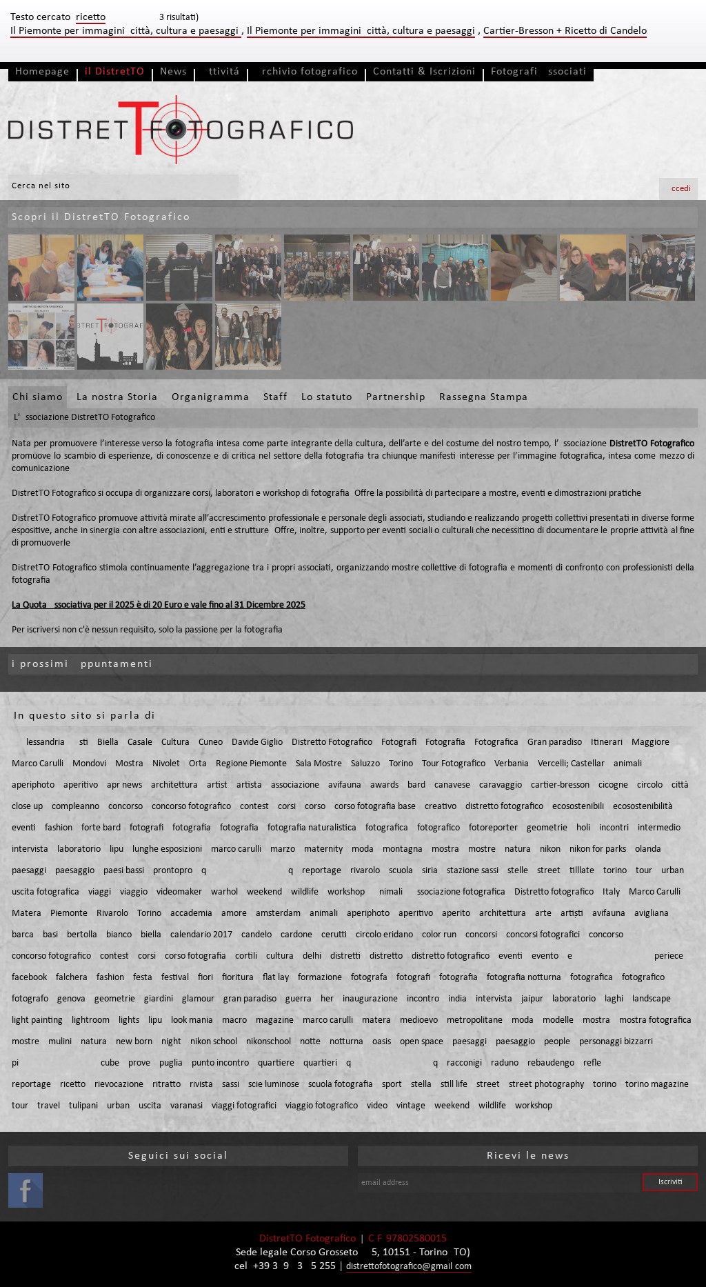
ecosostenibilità (643, 806)
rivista (201, 1084)
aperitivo (80, 785)
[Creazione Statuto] (110, 268)
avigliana (651, 913)
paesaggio (74, 871)
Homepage (42, 71)
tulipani (83, 1106)
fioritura (238, 977)
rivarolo (365, 871)
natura (518, 849)
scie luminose (273, 1084)
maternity (323, 849)
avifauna (344, 785)
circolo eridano (384, 935)
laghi (614, 999)
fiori (205, 977)
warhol (224, 892)
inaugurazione (370, 999)
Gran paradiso (554, 742)
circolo (650, 785)
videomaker (179, 892)
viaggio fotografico (321, 1106)
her (327, 999)
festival (175, 977)
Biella (108, 742)
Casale (140, 742)
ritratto (166, 1084)
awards (384, 785)
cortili (246, 956)
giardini (158, 999)
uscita (150, 1106)
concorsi (481, 935)
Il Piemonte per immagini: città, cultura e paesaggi (125, 31)
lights (129, 1020)
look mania (192, 1020)
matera (376, 1020)
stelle (517, 871)
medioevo (419, 1020)
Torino (401, 764)
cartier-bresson (560, 785)
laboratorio (79, 849)
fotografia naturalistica (312, 828)
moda (363, 849)
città (680, 785)
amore (234, 913)
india (457, 999)
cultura (280, 956)
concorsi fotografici (543, 935)
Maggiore (650, 742)
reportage (321, 871)
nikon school (213, 1042)
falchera (72, 977)
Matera (26, 913)
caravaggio (500, 785)
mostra (445, 849)
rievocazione (118, 1084)
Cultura (175, 742)
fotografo (30, 999)
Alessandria (43, 742)
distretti (345, 956)
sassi (230, 1084)
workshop (346, 892)
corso (315, 806)
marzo (282, 849)
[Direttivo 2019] (455, 268)
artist (217, 785)
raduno (504, 1063)
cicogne (613, 785)
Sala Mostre (319, 764)
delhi (312, 956)
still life (454, 1084)
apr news (124, 785)
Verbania (511, 764)
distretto (386, 956)
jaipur (532, 999)
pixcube (65, 1063)
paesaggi (29, 871)
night (171, 1042)
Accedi (678, 188)
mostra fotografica (655, 1020)
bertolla (82, 935)
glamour (198, 999)
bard (416, 785)
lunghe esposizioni (167, 849)
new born (134, 1042)
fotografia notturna (524, 977)
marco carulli (236, 849)
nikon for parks (597, 849)
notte (310, 1042)
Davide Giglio (257, 742)
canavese (452, 785)
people (557, 1042)
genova (71, 999)
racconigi (464, 1063)
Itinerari (607, 742)
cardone (296, 935)
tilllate (581, 871)
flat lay (276, 977)
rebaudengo (550, 1063)
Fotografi (398, 742)
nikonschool (268, 1042)
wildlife (305, 892)
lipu (116, 849)
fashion (58, 828)
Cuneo (211, 742)
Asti (81, 742)
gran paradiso (249, 999)
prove (139, 1063)
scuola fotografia (340, 1084)
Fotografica (496, 742)
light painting (37, 1020)
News (173, 71)
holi (583, 828)
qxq (247, 871)
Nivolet (166, 764)
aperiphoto (33, 785)
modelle (558, 1020)
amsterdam (278, 913)
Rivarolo (112, 913)
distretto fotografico (504, 806)
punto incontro (220, 1063)
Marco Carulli (37, 764)
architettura (174, 785)
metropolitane (475, 1020)
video (377, 1106)
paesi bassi (123, 871)
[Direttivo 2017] (248, 336)
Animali (388, 892)
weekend (264, 892)
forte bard (101, 828)
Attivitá (221, 71)
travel (48, 1106)
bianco (119, 935)
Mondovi (89, 764)
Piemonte (69, 913)
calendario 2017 (201, 935)
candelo (256, 935)
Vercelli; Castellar (571, 764)
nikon (550, 849)
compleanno (75, 806)
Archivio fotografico (306, 71)
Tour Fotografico (453, 764)
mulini (60, 1042)
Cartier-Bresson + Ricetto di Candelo (565, 31)
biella (151, 935)
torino (615, 871)
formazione (320, 977)
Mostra (129, 764)
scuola (401, 871)
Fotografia (445, 742)
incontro (423, 999)
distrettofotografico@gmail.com (409, 1266)
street (549, 871)
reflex (633, 1063)
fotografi (146, 828)
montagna (403, 849)
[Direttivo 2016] (41, 336)
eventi (24, 828)
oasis (381, 1042)
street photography (546, 1084)
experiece (625, 956)
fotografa (369, 977)
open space (421, 1042)
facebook (29, 977)
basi (50, 935)
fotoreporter (493, 828)
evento (545, 956)
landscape (651, 999)
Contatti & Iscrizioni (424, 71)
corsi (287, 806)
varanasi (186, 1106)
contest (254, 806)
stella (421, 1084)
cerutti (334, 935)
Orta (198, 764)
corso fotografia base (375, 806)
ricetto (72, 1084)
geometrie (547, 828)
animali (628, 764)
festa (142, 977)
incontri (614, 828)
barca (23, 935)
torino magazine (657, 1084)
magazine (275, 1020)
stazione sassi (472, 871)
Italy (611, 892)
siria (430, 871)
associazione (295, 785)
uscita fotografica (45, 892)
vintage (410, 1106)
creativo (440, 806)
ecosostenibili (578, 806)
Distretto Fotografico (332, 742)
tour (644, 871)
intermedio (659, 828)
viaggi (99, 892)
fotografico (438, 828)
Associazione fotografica (458, 892)
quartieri (320, 1063)
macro (234, 1020)
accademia (191, 913)
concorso (125, 806)
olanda (648, 849)
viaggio (134, 892)
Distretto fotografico (554, 892)
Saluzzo (365, 764)
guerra (298, 999)
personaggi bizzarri (616, 1042)
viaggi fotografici (244, 1106)
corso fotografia (195, 956)
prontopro (172, 871)
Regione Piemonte (251, 764)
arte (543, 913)
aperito (456, 913)
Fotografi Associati (539, 71)
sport (392, 1084)
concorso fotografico (191, 806)
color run (439, 935)
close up (27, 806)
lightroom (91, 1020)
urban (672, 871)
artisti (572, 913)
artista (249, 785)
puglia (171, 1063)
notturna (346, 1042)
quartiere (276, 1063)
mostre (482, 849)
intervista (30, 849)
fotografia (191, 828)
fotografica (386, 828)
